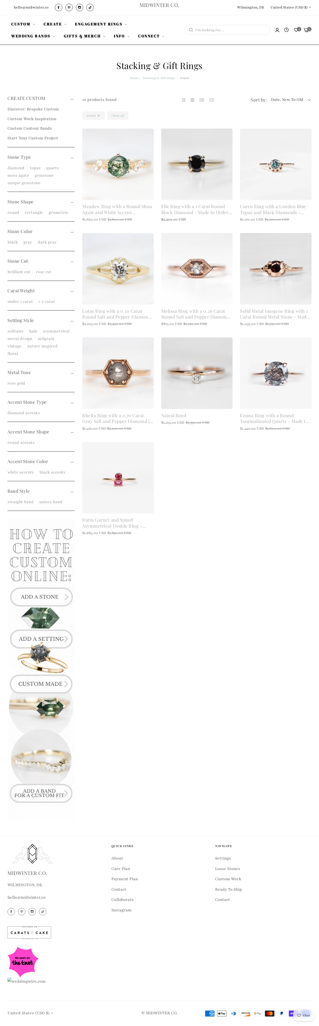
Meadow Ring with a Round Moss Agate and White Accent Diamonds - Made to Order (117, 209)
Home (134, 78)
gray (27, 242)
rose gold (16, 383)
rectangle (34, 212)
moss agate (18, 175)
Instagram (121, 910)
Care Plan (120, 868)
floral (12, 353)
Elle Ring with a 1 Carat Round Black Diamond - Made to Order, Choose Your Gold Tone (195, 209)
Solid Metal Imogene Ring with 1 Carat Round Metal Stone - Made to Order (274, 314)
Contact (118, 889)
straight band (20, 502)
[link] (23, 24)
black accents (52, 472)
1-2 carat (46, 301)
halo (33, 331)
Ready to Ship (228, 889)
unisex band (51, 502)
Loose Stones (227, 868)
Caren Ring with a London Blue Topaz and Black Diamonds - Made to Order (273, 209)
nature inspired (42, 346)
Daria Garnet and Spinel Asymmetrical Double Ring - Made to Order (112, 523)
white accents (20, 472)
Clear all (117, 116)
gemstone (44, 175)
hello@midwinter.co (26, 897)
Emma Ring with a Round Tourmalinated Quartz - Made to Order (274, 418)
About (117, 858)
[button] (148, 138)
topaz (35, 168)
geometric (58, 212)
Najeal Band (173, 415)
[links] (59, 7)
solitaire (15, 331)
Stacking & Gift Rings (159, 78)
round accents (21, 442)
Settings (223, 858)
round (13, 212)
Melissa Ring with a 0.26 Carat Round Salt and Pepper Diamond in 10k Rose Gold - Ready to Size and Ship (195, 314)
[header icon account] (277, 30)
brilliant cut (18, 272)
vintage (14, 346)
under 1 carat (20, 301)
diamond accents (23, 413)
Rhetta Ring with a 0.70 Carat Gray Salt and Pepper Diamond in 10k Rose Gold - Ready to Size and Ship (118, 418)
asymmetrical (56, 331)
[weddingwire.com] (26, 981)
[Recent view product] (286, 30)
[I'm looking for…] (190, 30)
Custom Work (228, 879)
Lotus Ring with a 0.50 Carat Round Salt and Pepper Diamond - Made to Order (116, 314)
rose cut (44, 272)
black (12, 242)
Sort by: (259, 100)
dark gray (47, 242)
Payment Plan (124, 879)
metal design (19, 338)
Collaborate (122, 899)
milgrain (46, 338)
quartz (52, 168)
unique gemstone (24, 183)
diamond (15, 168)
